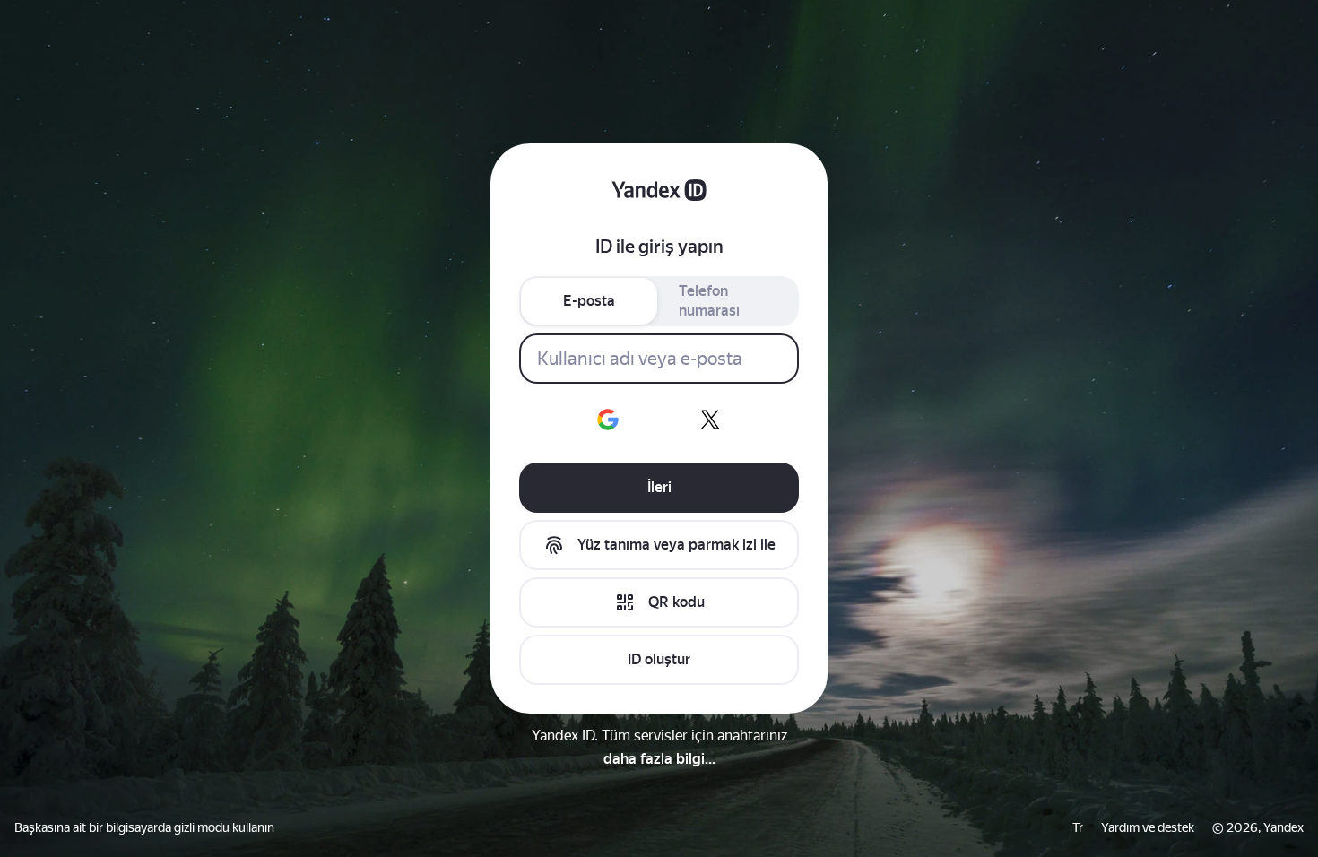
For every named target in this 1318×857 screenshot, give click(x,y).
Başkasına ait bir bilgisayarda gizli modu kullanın (144, 827)
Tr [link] (1077, 827)
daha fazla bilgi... (659, 758)
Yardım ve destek (1147, 827)
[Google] (608, 419)
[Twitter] (710, 419)
